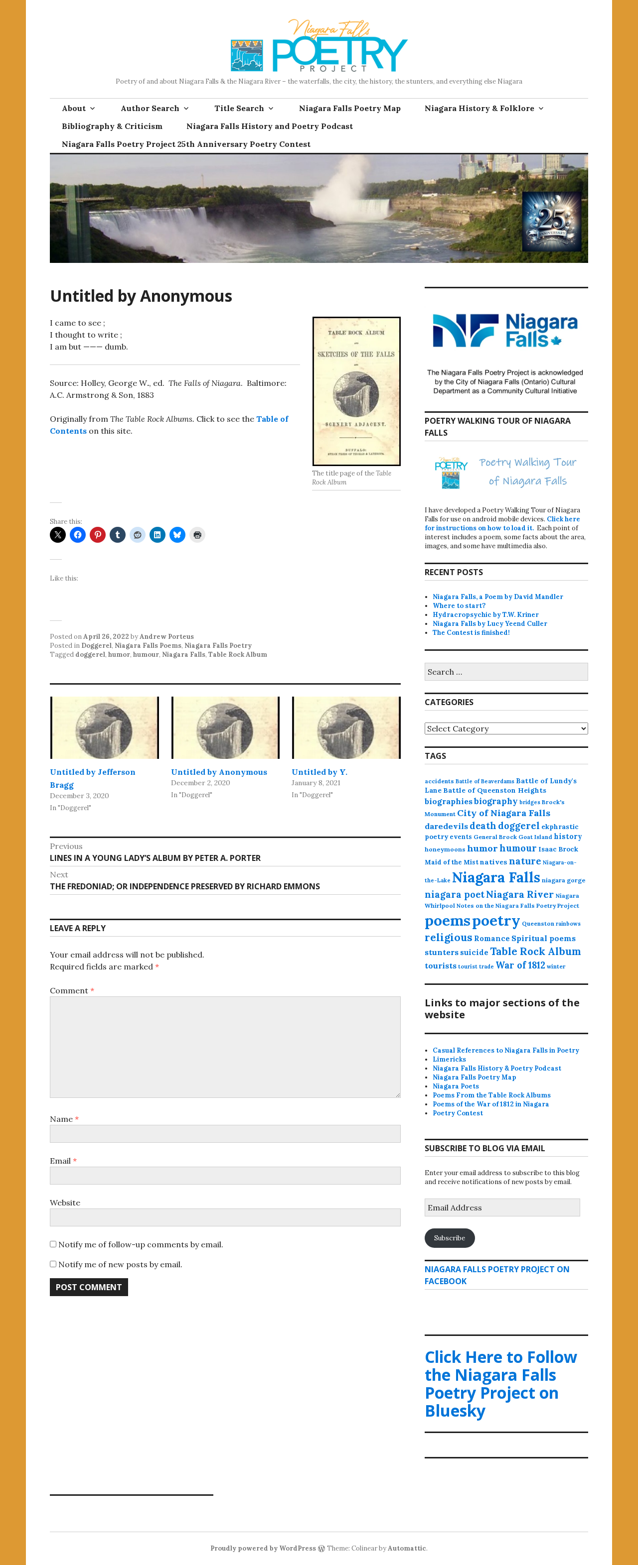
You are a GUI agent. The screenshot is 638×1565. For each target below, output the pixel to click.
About (74, 108)
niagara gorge (564, 880)
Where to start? (459, 606)
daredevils (446, 826)
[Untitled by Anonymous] (225, 728)
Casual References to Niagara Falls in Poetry (506, 1050)
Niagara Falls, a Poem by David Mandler (498, 597)
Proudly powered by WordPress (263, 1548)
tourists (441, 965)
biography (496, 801)
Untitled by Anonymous (219, 772)
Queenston (538, 923)
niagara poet (454, 894)
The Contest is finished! (471, 632)
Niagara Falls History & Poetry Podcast (497, 1068)
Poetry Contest (458, 1113)
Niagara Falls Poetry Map (350, 108)
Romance (492, 938)
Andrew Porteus (167, 636)
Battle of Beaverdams (485, 781)
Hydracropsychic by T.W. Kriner (486, 614)
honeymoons (445, 849)
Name (64, 1119)
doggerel (90, 654)
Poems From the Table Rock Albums (492, 1095)
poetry (496, 920)
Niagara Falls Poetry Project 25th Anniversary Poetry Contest (186, 144)
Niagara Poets (456, 1086)
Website (65, 1202)
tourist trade (476, 966)
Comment (72, 990)
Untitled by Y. (319, 772)
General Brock (495, 837)
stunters (442, 952)
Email (63, 1161)
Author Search (150, 108)
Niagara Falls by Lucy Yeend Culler (490, 623)
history (568, 836)
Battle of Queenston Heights (494, 790)
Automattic (407, 1548)
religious (449, 937)
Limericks (449, 1059)
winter (556, 966)
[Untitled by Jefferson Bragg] (104, 728)
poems (448, 920)
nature (525, 861)
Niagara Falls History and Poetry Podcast (269, 126)
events (461, 837)
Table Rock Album (237, 654)
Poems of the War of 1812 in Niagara (491, 1104)
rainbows (568, 923)
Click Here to (501, 1383)
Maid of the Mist (451, 862)
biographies (449, 801)
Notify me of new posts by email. (120, 1264)
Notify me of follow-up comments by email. (140, 1244)
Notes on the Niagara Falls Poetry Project (518, 905)
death (483, 826)
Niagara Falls (183, 654)
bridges (529, 802)
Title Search (239, 108)
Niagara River (520, 894)
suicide (474, 952)
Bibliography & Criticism (112, 126)
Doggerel (96, 645)
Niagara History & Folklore (479, 108)
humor (119, 654)
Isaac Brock (558, 849)
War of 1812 (520, 965)
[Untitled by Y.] (346, 728)
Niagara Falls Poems (148, 645)
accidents (439, 781)
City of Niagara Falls (503, 813)
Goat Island (535, 837)
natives (493, 861)
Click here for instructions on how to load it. (502, 523)
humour (146, 654)
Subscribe (449, 1238)
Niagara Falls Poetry (218, 645)
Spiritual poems (543, 938)
